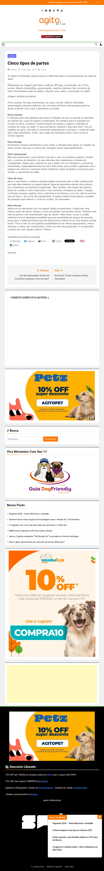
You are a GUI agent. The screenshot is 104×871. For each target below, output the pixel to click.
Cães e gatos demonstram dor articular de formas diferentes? (37, 542)
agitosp (13, 69)
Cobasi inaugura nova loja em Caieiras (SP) (67, 2)
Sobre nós (69, 867)
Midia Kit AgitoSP (54, 867)
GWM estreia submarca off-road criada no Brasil (30, 531)
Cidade (12, 56)
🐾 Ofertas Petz (37, 867)
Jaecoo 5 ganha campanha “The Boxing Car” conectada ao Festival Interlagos (44, 536)
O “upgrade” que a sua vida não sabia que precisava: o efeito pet (38, 525)
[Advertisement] (52, 684)
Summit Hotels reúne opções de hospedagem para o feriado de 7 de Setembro (44, 519)
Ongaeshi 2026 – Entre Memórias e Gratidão (73, 823)
